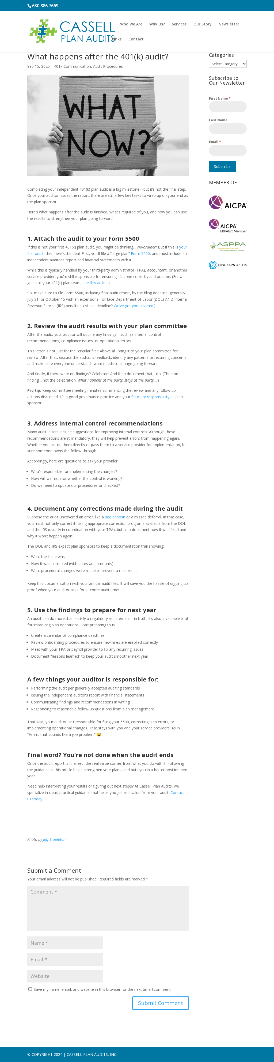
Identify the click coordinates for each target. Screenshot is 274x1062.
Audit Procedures (108, 66)
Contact (136, 39)
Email (215, 142)
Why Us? (157, 24)
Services (179, 24)
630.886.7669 (45, 6)
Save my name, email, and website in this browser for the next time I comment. (103, 989)
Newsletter (229, 24)
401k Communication (72, 66)
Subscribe (222, 166)
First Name (220, 98)
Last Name (218, 120)
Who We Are (131, 24)
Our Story (202, 24)
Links (116, 39)
